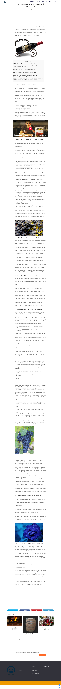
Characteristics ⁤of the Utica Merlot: (20, 66)
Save (36, 610)
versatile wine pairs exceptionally (26, 167)
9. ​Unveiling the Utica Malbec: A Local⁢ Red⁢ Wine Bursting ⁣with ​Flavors (25, 76)
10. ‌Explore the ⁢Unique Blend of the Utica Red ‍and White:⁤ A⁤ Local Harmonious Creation (28, 78)
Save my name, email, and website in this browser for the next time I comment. (27, 652)
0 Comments (41, 9)
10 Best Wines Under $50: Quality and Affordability (14, 628)
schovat (29, 61)
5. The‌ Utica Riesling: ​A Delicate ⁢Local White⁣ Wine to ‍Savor (23, 70)
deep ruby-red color (25, 329)
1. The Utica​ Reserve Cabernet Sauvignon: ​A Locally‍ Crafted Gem (24, 63)
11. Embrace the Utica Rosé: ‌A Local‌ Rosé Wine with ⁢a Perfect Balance (25, 79)
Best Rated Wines (35, 9)
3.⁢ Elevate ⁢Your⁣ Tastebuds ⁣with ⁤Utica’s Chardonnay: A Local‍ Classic (24, 68)
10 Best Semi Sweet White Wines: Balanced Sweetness (46, 628)
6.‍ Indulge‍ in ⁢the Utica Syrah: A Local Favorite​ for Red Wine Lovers (24, 72)
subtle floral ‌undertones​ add (26, 556)
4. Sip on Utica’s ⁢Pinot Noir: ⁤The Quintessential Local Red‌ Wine (24, 69)
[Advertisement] (30, 18)
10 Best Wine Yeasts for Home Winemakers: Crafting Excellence (30, 634)
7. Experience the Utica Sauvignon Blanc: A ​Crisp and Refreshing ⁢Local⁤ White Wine (27, 73)
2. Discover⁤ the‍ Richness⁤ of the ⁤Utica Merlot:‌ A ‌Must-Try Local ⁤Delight (25, 65)
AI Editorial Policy (30, 687)
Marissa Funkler (21, 9)
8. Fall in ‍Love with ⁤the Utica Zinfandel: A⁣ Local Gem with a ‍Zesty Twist (25, 75)
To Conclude (15, 81)
